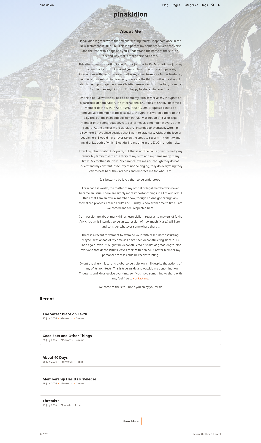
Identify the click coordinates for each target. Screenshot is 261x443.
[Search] (212, 5)
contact (138, 278)
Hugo (207, 434)
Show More (130, 421)
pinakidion (47, 5)
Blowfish (217, 434)
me (146, 278)
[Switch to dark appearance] (219, 5)
